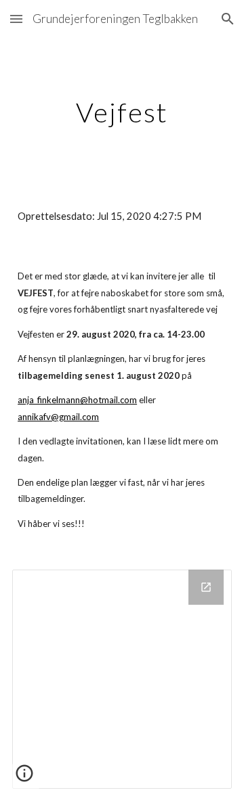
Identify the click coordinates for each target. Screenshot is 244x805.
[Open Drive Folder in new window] (206, 587)
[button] (16, 18)
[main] (122, 112)
